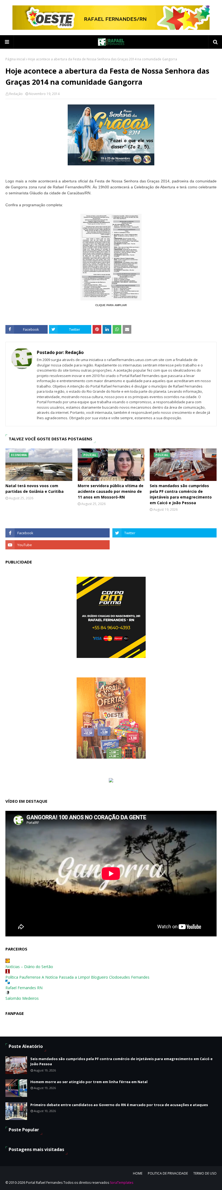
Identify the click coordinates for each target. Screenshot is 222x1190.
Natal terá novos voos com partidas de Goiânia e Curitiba (34, 488)
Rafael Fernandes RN (24, 987)
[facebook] (57, 532)
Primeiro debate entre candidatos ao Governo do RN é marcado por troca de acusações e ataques (119, 1104)
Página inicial (15, 59)
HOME (137, 1173)
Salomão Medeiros (22, 998)
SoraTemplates (121, 1182)
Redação (16, 93)
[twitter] (164, 532)
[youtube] (57, 544)
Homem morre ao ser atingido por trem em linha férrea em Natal (89, 1081)
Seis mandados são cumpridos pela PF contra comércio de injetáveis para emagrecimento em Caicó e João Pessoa (181, 494)
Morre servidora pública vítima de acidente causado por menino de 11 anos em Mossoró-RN (110, 491)
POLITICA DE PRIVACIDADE (168, 1173)
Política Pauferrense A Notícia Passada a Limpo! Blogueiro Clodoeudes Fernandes (77, 977)
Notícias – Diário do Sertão (29, 966)
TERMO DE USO (205, 1173)
